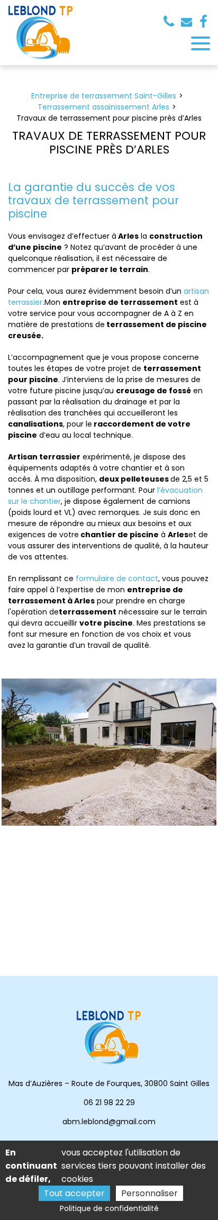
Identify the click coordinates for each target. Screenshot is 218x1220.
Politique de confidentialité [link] (109, 1208)
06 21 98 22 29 (109, 1102)
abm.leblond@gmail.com (188, 22)
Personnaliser (149, 1193)
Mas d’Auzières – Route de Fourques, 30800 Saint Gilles (109, 1083)
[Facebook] (203, 21)
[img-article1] (109, 752)
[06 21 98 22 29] (171, 22)
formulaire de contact (117, 578)
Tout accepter (74, 1193)
